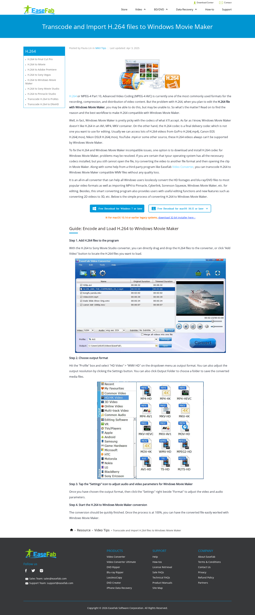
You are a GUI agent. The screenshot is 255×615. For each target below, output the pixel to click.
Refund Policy (206, 577)
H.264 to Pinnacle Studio (42, 93)
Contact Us (204, 567)
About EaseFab (206, 556)
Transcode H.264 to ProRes (43, 99)
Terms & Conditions (209, 562)
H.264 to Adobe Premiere (42, 69)
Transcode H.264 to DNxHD (43, 104)
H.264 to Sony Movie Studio (43, 88)
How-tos (157, 562)
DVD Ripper (113, 567)
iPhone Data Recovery (119, 588)
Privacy (202, 572)
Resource (84, 530)
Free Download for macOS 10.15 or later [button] (180, 208)
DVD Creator (114, 582)
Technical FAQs (161, 577)
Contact (228, 2)
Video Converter (183, 167)
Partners (203, 582)
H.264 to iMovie (36, 64)
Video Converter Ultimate (121, 562)
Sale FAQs (158, 572)
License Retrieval (162, 567)
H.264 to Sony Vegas (39, 74)
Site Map (157, 588)
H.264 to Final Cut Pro (40, 59)
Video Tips (102, 530)
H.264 (73, 96)
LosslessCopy (114, 577)
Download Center (205, 2)
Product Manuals (162, 582)
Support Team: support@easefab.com (51, 583)
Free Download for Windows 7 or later (120, 208)
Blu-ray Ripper (115, 572)
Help (155, 556)
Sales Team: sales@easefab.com (48, 578)
